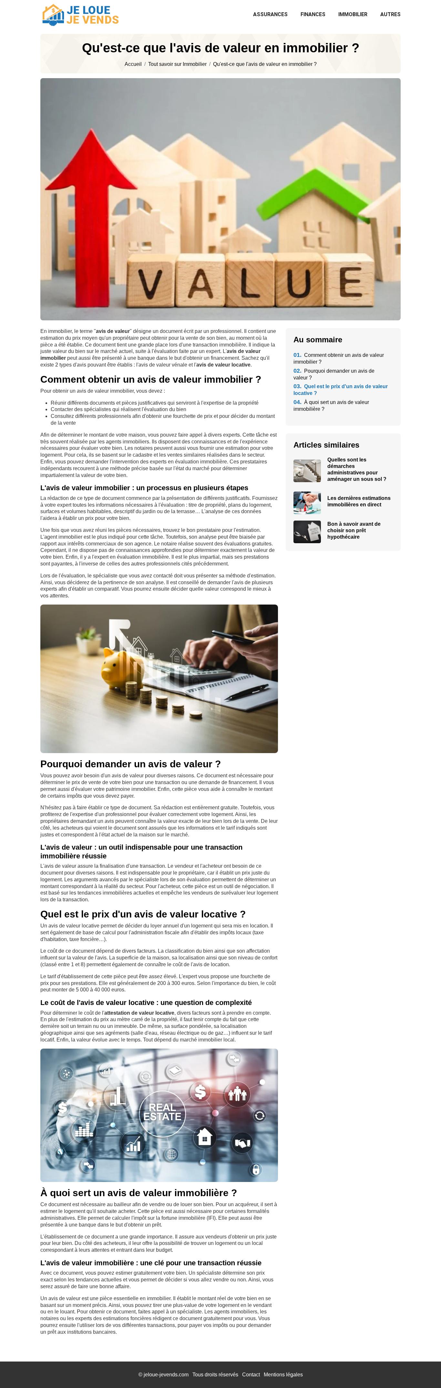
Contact (251, 1374)
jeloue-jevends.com (166, 1374)
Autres (390, 14)
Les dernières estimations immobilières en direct (359, 501)
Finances (313, 14)
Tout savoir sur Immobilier (177, 64)
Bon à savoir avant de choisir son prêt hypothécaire (354, 530)
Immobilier (352, 14)
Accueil (133, 64)
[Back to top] (423, 1370)
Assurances (270, 14)
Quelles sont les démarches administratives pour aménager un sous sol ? (356, 469)
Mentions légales (283, 1374)
